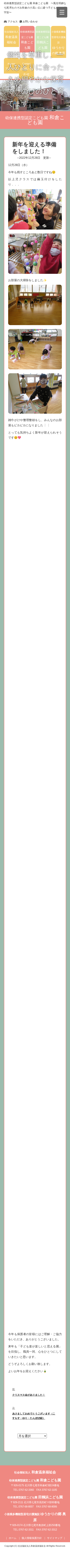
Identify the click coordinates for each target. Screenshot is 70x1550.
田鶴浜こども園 (43, 39)
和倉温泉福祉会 (11, 37)
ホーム (12, 1538)
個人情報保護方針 (32, 1538)
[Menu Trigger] (62, 12)
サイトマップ (54, 1538)
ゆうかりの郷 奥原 (59, 42)
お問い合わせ (30, 21)
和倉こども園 (27, 39)
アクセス (12, 21)
